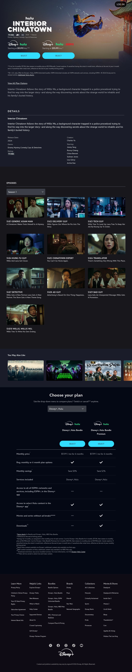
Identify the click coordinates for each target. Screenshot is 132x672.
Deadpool (107, 587)
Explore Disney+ (35, 587)
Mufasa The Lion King (111, 636)
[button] (38, 583)
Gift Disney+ (34, 631)
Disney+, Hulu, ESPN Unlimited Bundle (55, 600)
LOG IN (121, 4)
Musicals (88, 593)
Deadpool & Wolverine (111, 593)
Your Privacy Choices (17, 615)
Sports (87, 604)
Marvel (69, 598)
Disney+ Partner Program (38, 636)
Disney (69, 587)
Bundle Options (53, 587)
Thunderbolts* (108, 620)
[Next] (127, 370)
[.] (50, 645)
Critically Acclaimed (91, 598)
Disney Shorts (89, 609)
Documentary (89, 615)
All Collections (90, 587)
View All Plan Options (17, 83)
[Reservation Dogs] (103, 370)
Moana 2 (106, 604)
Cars (105, 625)
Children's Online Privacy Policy (19, 594)
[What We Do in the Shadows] (64, 370)
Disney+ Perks (34, 593)
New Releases (34, 598)
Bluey (105, 615)
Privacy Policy (15, 587)
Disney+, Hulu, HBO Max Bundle (56, 608)
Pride (86, 620)
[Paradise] (26, 370)
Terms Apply (21, 534)
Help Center (34, 609)
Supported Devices (36, 615)
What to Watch (34, 604)
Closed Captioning (36, 625)
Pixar (68, 593)
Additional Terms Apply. (26, 75)
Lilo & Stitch (107, 609)
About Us (33, 620)
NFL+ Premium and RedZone (54, 616)
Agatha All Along (109, 631)
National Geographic (73, 609)
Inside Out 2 (107, 598)
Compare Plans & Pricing (56, 623)
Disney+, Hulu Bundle (55, 593)
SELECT (24, 56)
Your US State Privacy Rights (18, 602)
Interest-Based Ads (17, 620)
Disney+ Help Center (78, 552)
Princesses (88, 625)
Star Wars (70, 604)
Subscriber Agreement (18, 609)
